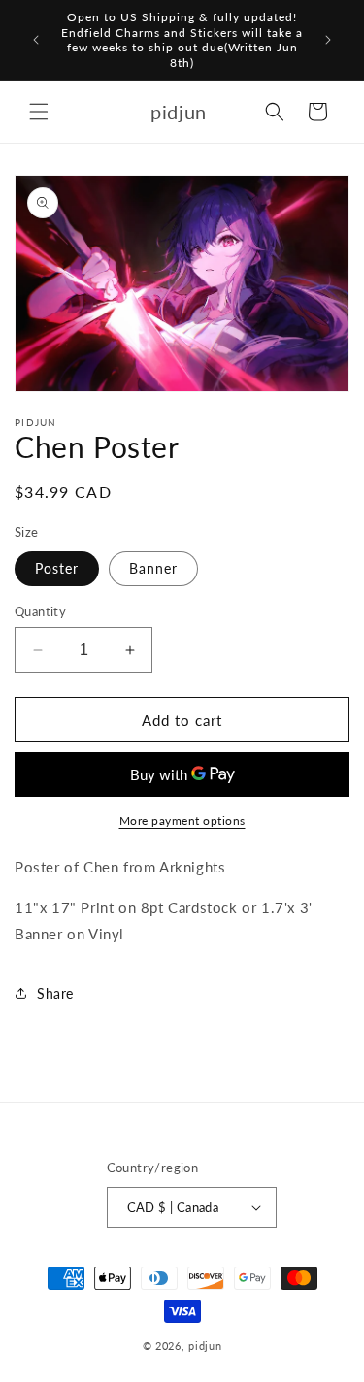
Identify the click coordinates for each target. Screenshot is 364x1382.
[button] (38, 111)
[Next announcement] (328, 39)
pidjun (204, 1345)
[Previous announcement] (36, 39)
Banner (153, 568)
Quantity (40, 611)
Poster (57, 568)
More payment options (182, 820)
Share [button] (55, 993)
